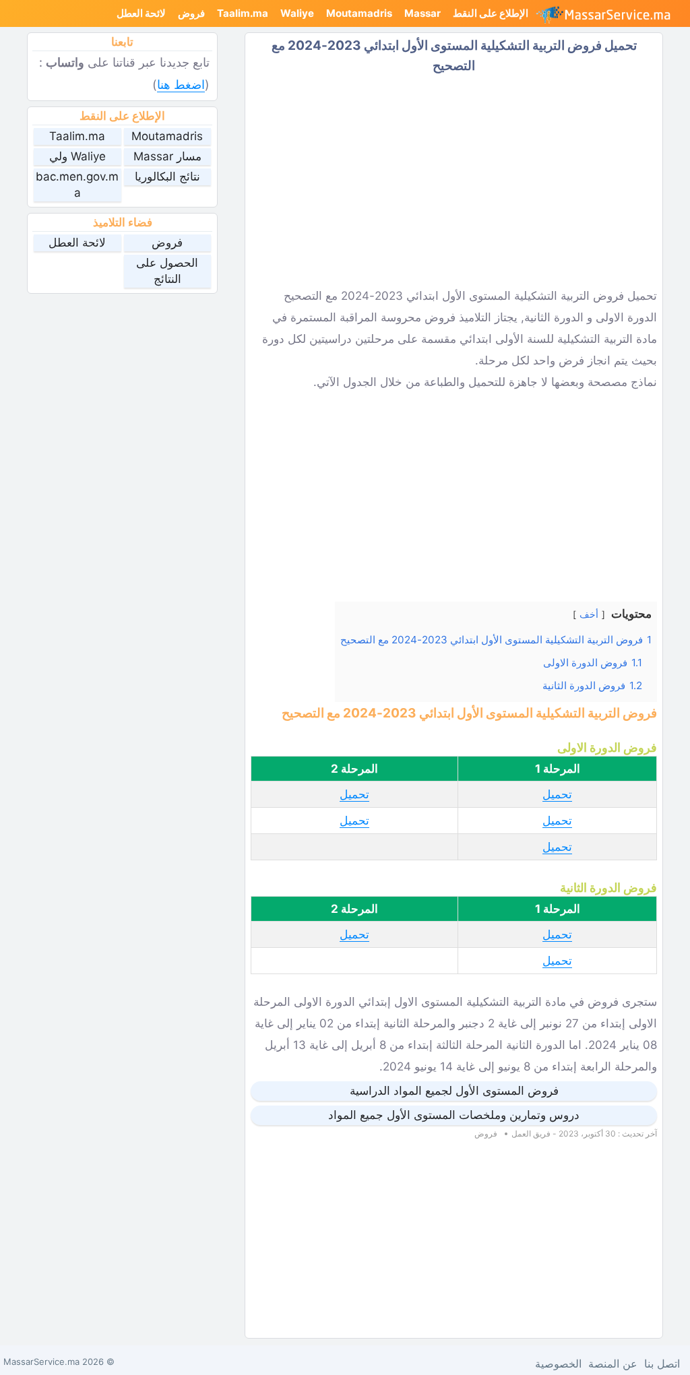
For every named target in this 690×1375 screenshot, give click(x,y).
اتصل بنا (662, 1363)
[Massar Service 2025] (608, 13)
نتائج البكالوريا (167, 176)
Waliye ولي (77, 156)
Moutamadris (359, 13)
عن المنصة (612, 1363)
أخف (588, 614)
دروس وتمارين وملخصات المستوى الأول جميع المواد (453, 1115)
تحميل (557, 794)
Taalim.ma (242, 13)
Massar (422, 13)
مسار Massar (167, 156)
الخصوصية (558, 1363)
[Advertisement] (454, 180)
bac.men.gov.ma (77, 184)
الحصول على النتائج (167, 271)
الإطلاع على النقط (490, 13)
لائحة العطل (141, 13)
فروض (191, 13)
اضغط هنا (181, 84)
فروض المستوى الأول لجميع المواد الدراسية (454, 1090)
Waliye (297, 13)
